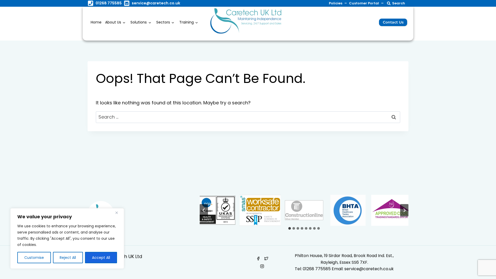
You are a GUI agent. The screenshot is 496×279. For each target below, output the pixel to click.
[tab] (289, 228)
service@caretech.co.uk (156, 3)
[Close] (118, 213)
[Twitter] (266, 258)
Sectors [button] (163, 22)
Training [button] (186, 22)
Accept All (101, 257)
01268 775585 (316, 269)
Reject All (68, 257)
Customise (34, 257)
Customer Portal (364, 3)
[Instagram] (262, 266)
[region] (67, 238)
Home (96, 22)
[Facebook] (258, 258)
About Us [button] (113, 22)
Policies (335, 3)
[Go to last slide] (204, 210)
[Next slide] (404, 210)
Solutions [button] (138, 22)
